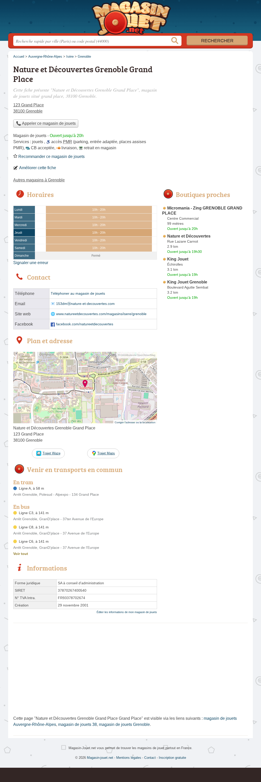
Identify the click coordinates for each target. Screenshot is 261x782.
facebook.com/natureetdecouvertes (84, 324)
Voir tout (20, 554)
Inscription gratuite (172, 758)
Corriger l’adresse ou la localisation (135, 422)
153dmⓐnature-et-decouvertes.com (85, 304)
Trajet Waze (51, 453)
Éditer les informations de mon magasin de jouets (127, 612)
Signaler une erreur (30, 262)
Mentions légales (128, 758)
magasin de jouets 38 (77, 724)
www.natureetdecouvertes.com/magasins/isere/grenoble (101, 314)
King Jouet (177, 259)
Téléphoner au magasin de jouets (78, 293)
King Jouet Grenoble (187, 282)
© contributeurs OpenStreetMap (136, 355)
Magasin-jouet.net (130, 18)
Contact (150, 758)
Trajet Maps (106, 453)
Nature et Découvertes (189, 236)
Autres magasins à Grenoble (39, 180)
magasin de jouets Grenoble (124, 724)
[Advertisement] (205, 420)
